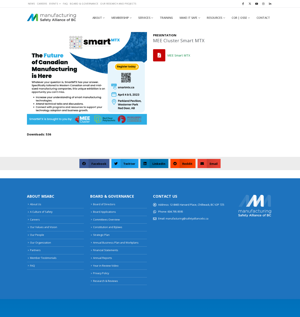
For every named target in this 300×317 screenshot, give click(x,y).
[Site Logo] (51, 18)
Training (166, 18)
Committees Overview (106, 219)
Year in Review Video (106, 265)
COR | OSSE (239, 18)
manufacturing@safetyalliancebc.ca (187, 218)
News (31, 3)
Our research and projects (118, 3)
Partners (35, 250)
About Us (35, 204)
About (97, 18)
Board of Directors (104, 204)
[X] (250, 4)
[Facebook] (243, 4)
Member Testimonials (43, 258)
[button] (94, 163)
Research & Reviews (105, 281)
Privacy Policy (101, 273)
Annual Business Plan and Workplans (116, 242)
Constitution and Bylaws (107, 227)
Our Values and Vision (43, 227)
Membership (120, 18)
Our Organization (40, 242)
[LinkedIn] (270, 4)
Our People (37, 235)
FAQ (65, 3)
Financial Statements (105, 250)
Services (144, 18)
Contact (263, 18)
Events (53, 3)
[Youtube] (256, 4)
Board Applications (104, 212)
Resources (214, 18)
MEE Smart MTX (178, 55)
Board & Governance (84, 3)
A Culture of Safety (41, 212)
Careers (42, 3)
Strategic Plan (101, 235)
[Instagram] (263, 4)
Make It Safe (188, 18)
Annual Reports (102, 258)
